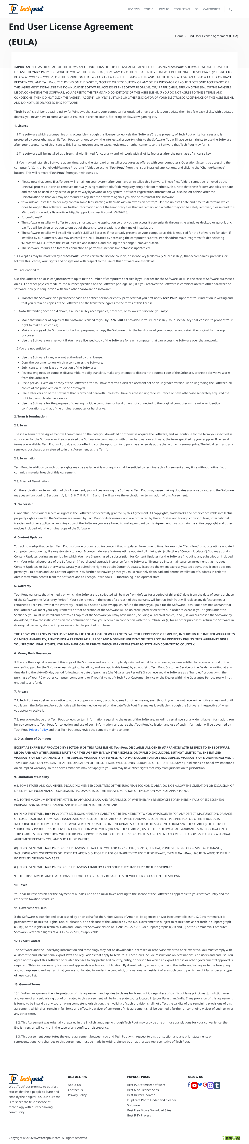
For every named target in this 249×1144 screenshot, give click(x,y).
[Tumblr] (217, 1088)
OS (197, 9)
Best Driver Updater (141, 1095)
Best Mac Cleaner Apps (143, 1090)
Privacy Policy (38, 730)
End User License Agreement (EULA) (213, 36)
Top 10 (148, 9)
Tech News (182, 9)
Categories (211, 9)
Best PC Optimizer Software (146, 1085)
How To (163, 9)
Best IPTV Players (139, 1115)
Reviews (133, 9)
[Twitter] (200, 1086)
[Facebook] (188, 1086)
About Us (74, 1085)
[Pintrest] (205, 1086)
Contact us (75, 1090)
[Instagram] (210, 1088)
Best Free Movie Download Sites (149, 1110)
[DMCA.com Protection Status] (231, 1138)
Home (179, 36)
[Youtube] (194, 1088)
